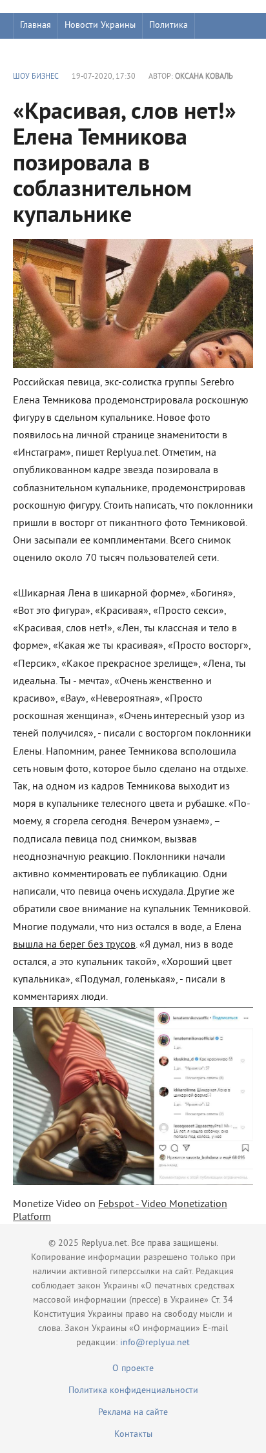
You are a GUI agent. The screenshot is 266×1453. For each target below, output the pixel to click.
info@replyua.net (155, 1342)
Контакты (133, 1434)
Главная (35, 25)
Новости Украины (100, 25)
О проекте (133, 1368)
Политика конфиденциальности (133, 1390)
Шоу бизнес (42, 51)
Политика (168, 25)
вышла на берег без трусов (74, 945)
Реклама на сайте (133, 1412)
